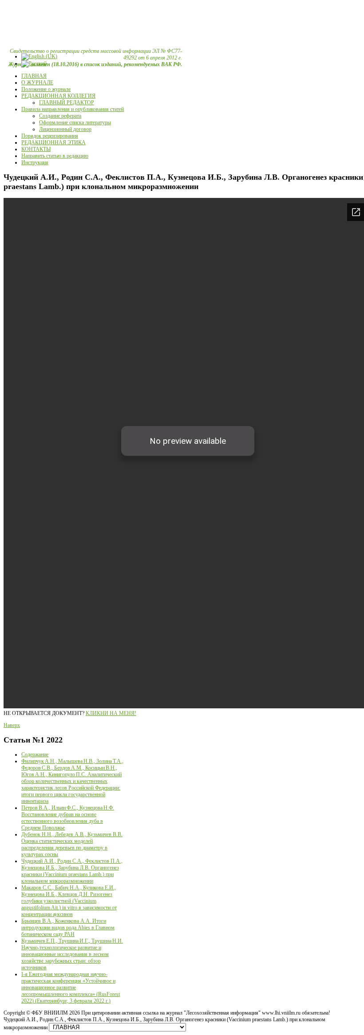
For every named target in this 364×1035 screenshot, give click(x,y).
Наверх (12, 725)
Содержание (34, 754)
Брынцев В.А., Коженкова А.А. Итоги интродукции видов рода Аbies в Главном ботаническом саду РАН (68, 927)
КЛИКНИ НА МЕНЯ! (111, 713)
